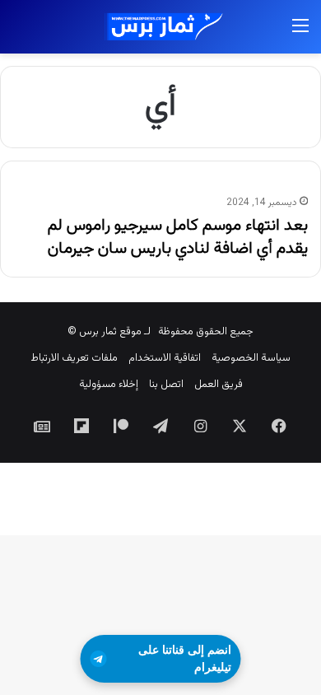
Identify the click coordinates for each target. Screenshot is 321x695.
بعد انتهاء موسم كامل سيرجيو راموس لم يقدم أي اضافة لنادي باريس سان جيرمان (178, 237)
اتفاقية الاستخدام (164, 358)
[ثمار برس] (160, 27)
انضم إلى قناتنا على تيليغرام (184, 658)
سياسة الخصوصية (251, 358)
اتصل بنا (166, 384)
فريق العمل (218, 384)
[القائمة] (300, 33)
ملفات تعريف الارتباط (74, 358)
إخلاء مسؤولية (108, 384)
